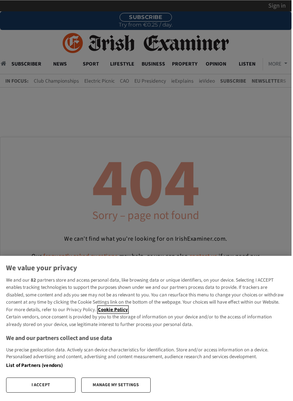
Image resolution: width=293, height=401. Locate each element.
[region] (145, 327)
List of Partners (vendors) (34, 365)
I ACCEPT (41, 385)
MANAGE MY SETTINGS (116, 385)
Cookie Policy (113, 309)
